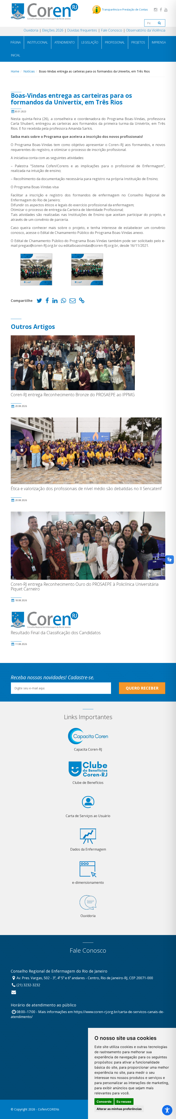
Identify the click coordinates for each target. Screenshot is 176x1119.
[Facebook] (160, 10)
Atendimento (65, 42)
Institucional (37, 42)
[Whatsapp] (63, 302)
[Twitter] (39, 302)
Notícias (29, 71)
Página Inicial (16, 48)
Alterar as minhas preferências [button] (119, 1109)
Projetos (138, 42)
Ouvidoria (31, 30)
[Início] (44, 11)
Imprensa (159, 42)
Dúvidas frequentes (82, 30)
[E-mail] (73, 302)
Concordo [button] (104, 1101)
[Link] (82, 302)
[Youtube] (165, 10)
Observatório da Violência (145, 30)
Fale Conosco (111, 30)
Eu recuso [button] (124, 1101)
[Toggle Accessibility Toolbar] (167, 1110)
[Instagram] (155, 10)
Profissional (115, 42)
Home (15, 71)
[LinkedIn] (55, 302)
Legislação (89, 42)
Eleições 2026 (52, 30)
